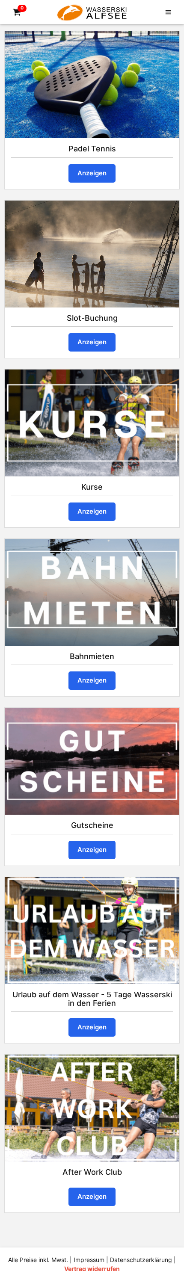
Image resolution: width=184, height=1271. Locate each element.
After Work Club (92, 1172)
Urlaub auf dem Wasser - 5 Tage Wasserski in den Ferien (92, 999)
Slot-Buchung (92, 317)
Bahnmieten (92, 656)
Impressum (89, 1259)
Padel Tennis (92, 148)
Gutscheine (92, 825)
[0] (15, 12)
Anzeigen (92, 173)
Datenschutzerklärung (141, 1259)
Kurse (92, 486)
